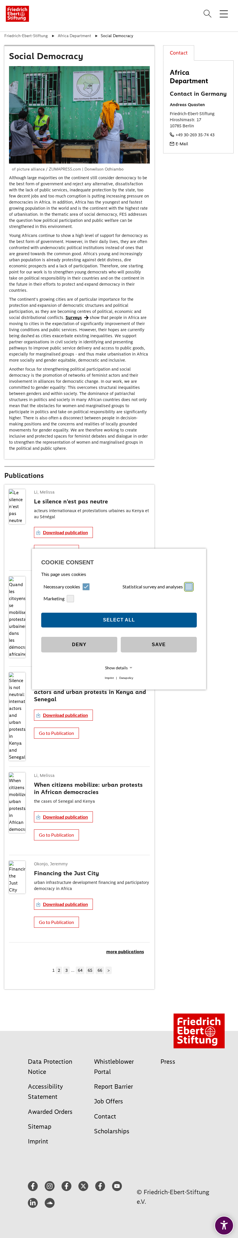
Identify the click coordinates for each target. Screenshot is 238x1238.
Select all (119, 619)
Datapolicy (126, 677)
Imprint (109, 677)
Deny (79, 644)
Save (159, 644)
